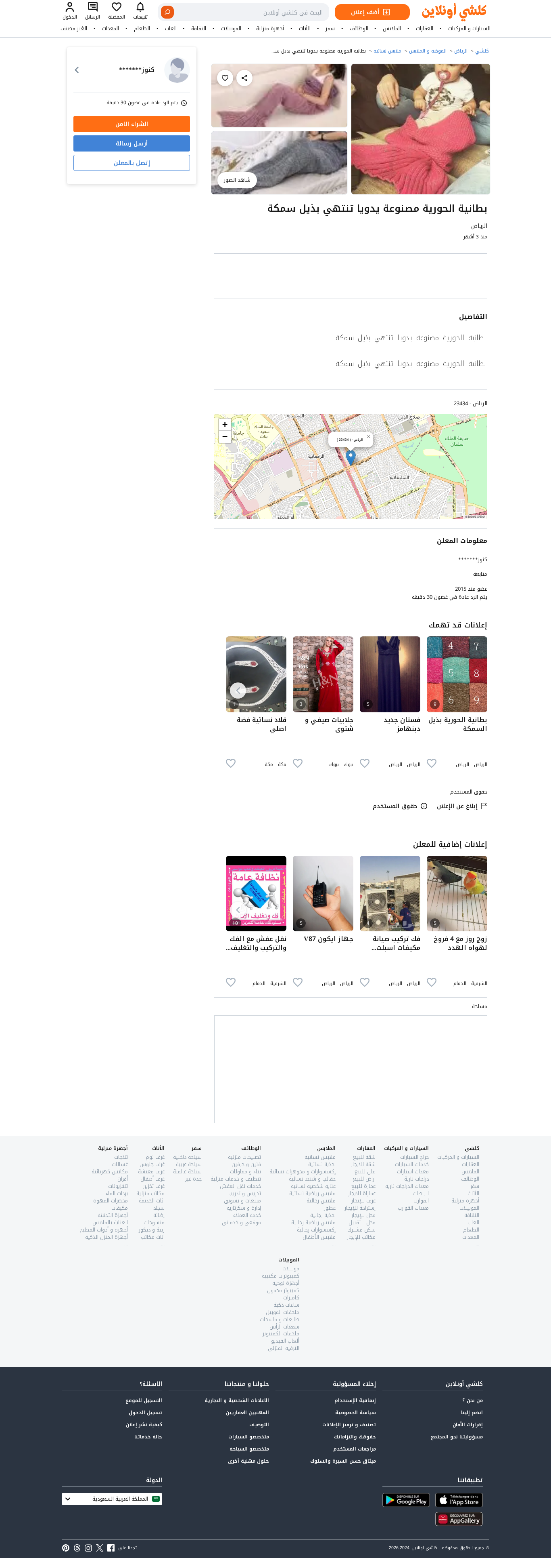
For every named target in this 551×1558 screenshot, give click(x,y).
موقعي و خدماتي (241, 1222)
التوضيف (259, 1424)
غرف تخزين (153, 1186)
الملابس (392, 29)
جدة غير (193, 1179)
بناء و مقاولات (245, 1171)
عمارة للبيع (363, 1186)
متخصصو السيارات (248, 1436)
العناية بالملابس (110, 1222)
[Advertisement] (350, 278)
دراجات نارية (416, 1179)
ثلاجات (121, 1157)
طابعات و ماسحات (279, 1319)
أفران (122, 1179)
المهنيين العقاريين (247, 1412)
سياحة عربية (189, 1164)
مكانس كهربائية (110, 1171)
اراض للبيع (364, 1179)
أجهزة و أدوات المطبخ (104, 1230)
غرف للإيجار (363, 1201)
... (477, 1244)
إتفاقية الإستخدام (355, 1400)
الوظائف (359, 29)
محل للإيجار (363, 1215)
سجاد (159, 1208)
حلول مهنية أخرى (248, 1461)
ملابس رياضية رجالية (313, 1222)
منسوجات (154, 1222)
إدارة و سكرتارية (244, 1208)
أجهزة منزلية (270, 29)
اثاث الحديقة (152, 1201)
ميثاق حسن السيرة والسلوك (343, 1461)
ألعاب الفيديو (285, 1341)
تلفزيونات (118, 1186)
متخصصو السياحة (249, 1449)
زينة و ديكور (152, 1230)
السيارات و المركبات (469, 29)
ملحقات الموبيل (282, 1312)
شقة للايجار (363, 1164)
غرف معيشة (151, 1171)
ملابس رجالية (321, 1201)
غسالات (120, 1164)
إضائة (159, 1215)
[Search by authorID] (177, 70)
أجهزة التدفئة (113, 1215)
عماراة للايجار (362, 1193)
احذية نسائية (322, 1164)
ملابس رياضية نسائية (312, 1193)
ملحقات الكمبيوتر (281, 1334)
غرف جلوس (152, 1164)
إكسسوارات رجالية (316, 1230)
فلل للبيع (365, 1171)
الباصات (421, 1193)
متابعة (480, 574)
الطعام (142, 29)
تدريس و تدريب (244, 1193)
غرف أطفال (152, 1179)
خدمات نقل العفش (240, 1186)
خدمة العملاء (247, 1215)
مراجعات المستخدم (354, 1449)
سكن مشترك (361, 1230)
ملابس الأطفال (319, 1237)
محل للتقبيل (362, 1222)
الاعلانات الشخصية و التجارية (237, 1400)
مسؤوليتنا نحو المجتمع (457, 1436)
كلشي (482, 50)
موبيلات (290, 1268)
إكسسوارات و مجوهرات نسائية (302, 1171)
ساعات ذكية (286, 1305)
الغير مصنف (74, 29)
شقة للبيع (364, 1157)
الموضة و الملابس (428, 50)
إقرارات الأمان (468, 1424)
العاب (171, 29)
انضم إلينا (472, 1412)
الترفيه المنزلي (283, 1348)
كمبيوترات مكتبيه (280, 1276)
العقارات (424, 29)
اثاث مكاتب (153, 1237)
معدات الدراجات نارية (407, 1186)
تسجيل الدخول (145, 1412)
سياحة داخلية (187, 1157)
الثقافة (198, 29)
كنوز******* (472, 559)
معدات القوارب (413, 1208)
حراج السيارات (414, 1157)
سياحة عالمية (187, 1171)
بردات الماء (117, 1193)
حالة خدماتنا (148, 1436)
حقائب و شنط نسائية (312, 1179)
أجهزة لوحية (285, 1283)
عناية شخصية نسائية (313, 1186)
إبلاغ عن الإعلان (457, 806)
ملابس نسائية (387, 50)
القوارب (421, 1201)
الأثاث (305, 29)
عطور (330, 1208)
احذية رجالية (323, 1215)
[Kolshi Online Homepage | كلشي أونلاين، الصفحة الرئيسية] (448, 12)
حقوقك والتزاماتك (355, 1436)
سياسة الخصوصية (355, 1412)
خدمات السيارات (412, 1164)
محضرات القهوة (110, 1201)
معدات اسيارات (413, 1171)
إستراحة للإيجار (360, 1208)
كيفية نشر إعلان (144, 1424)
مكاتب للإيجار (361, 1237)
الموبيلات (231, 29)
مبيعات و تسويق (242, 1201)
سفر (330, 29)
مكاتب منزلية (150, 1193)
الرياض (461, 50)
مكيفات (119, 1208)
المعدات (110, 29)
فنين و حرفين (246, 1164)
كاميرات (291, 1298)
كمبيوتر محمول (283, 1290)
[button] (351, 458)
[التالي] (238, 690)
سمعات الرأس (284, 1327)
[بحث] (167, 12)
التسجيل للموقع (143, 1400)
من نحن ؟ (472, 1400)
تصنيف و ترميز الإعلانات (349, 1424)
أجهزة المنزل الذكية (106, 1237)
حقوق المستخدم (395, 806)
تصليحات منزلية (244, 1157)
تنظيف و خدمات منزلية (236, 1179)
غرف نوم (155, 1157)
